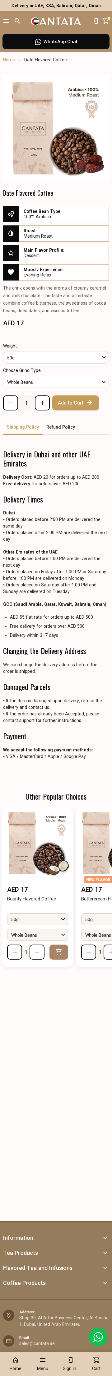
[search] (17, 21)
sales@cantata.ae (37, 1343)
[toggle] (105, 1238)
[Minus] (10, 402)
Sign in (69, 1363)
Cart (96, 1363)
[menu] (6, 21)
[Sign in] (94, 21)
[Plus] (42, 402)
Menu (42, 1363)
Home (15, 1363)
